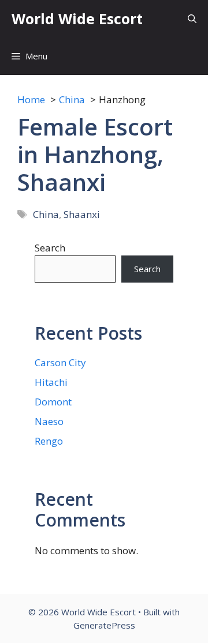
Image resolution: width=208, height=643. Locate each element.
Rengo (49, 441)
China (46, 214)
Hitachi (51, 382)
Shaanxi (82, 214)
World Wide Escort (77, 18)
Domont (53, 401)
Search (50, 247)
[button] (192, 18)
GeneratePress (104, 625)
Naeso (49, 421)
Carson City (60, 362)
